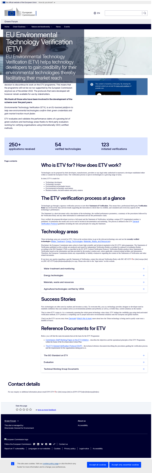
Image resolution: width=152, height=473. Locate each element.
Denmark (72, 318)
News (58, 27)
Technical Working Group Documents (61, 369)
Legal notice (84, 448)
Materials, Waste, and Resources (97, 241)
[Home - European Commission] (22, 12)
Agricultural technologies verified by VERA (64, 289)
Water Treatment (58, 241)
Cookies (57, 448)
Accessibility (83, 425)
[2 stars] (18, 409)
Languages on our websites (39, 448)
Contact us (63, 444)
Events (67, 27)
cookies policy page (51, 463)
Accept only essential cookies (125, 465)
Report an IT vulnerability (14, 448)
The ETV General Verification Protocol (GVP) (64, 346)
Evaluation (49, 362)
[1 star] (17, 409)
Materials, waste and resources (59, 282)
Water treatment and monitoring (59, 268)
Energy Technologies (74, 241)
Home (6, 27)
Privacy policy (70, 448)
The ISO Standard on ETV (56, 355)
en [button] (98, 13)
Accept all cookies (97, 465)
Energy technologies (53, 275)
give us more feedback (47, 410)
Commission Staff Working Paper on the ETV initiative (67, 340)
